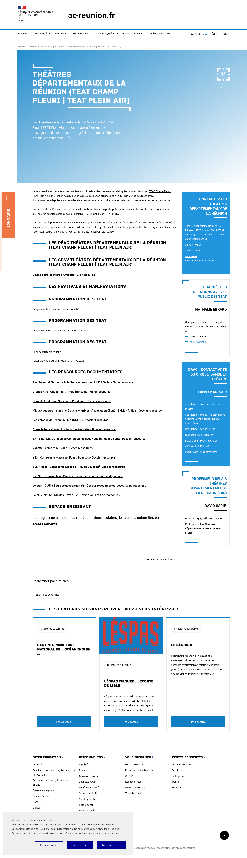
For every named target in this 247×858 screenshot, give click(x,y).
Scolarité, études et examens (51, 33)
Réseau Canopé (41, 796)
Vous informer (138, 757)
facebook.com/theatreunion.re (200, 260)
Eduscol (37, 764)
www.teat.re (191, 256)
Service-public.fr (88, 793)
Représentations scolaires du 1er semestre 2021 (59, 330)
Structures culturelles (47, 594)
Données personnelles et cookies (100, 829)
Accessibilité (225, 34)
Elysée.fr (84, 764)
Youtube (176, 787)
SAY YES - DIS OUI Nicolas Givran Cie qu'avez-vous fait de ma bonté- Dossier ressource (89, 439)
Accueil (21, 46)
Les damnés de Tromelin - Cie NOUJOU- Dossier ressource (70, 420)
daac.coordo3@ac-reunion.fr (199, 434)
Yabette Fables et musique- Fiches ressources (63, 448)
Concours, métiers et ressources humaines (120, 33)
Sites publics (91, 757)
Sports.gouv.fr (87, 799)
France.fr (84, 770)
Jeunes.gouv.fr (87, 781)
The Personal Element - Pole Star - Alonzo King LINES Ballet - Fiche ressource (83, 382)
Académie (22, 33)
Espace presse (133, 781)
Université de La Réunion (139, 770)
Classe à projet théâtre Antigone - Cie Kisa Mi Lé (64, 275)
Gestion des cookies (144, 847)
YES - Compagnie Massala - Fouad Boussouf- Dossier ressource (74, 457)
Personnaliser (49, 845)
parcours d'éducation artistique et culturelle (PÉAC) (104, 196)
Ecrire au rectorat (181, 764)
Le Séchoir (181, 645)
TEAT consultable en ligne (47, 352)
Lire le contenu (64, 722)
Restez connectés (187, 757)
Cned (36, 802)
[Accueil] (35, 15)
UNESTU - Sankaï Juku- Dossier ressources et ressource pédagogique (78, 476)
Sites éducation (47, 757)
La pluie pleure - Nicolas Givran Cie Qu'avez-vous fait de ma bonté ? (76, 495)
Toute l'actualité (134, 793)
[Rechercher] (213, 34)
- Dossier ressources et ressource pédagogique (89, 486)
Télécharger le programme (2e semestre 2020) (58, 360)
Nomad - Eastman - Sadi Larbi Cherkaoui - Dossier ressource (72, 401)
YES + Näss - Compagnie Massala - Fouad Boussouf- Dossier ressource (79, 467)
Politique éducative (160, 33)
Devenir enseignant (43, 790)
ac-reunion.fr (91, 15)
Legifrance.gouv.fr (89, 787)
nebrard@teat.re (198, 341)
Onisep (37, 807)
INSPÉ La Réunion (135, 787)
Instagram (178, 776)
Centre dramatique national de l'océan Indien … (63, 649)
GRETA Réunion (134, 764)
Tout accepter (111, 845)
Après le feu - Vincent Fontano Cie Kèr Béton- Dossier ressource (74, 429)
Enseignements (81, 33)
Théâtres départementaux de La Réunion (60, 222)
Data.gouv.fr (86, 805)
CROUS (129, 776)
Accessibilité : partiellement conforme (176, 847)
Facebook (177, 770)
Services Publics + (89, 810)
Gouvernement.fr (88, 776)
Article (32, 46)
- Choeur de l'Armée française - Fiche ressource (71, 392)
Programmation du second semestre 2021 (56, 309)
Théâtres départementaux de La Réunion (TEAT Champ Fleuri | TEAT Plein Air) (79, 213)
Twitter (176, 781)
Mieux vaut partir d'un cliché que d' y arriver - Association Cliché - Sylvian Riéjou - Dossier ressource (97, 411)
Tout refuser (80, 845)
